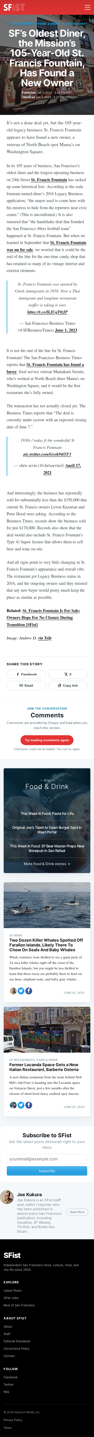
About (8, 1326)
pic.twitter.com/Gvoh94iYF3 (47, 454)
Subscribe (47, 1171)
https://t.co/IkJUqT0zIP (47, 312)
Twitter (9, 1384)
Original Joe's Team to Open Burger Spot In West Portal (47, 829)
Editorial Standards (17, 1341)
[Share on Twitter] (21, 991)
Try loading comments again (47, 740)
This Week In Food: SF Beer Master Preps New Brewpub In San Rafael (47, 848)
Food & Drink (47, 786)
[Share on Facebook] (29, 991)
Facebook (11, 1377)
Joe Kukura (76, 23)
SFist (12, 1255)
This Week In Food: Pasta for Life (47, 813)
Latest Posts (12, 1290)
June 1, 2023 (66, 330)
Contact (9, 1356)
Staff (7, 1334)
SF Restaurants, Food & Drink (34, 23)
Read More (77, 1212)
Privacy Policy (13, 1420)
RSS (6, 1392)
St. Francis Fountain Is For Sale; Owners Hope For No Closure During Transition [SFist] (43, 617)
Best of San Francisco (19, 1305)
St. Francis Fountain (49, 179)
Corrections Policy (16, 1348)
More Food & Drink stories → (47, 864)
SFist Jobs (11, 1298)
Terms (7, 1427)
